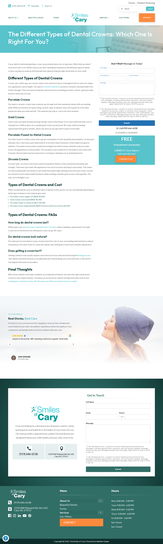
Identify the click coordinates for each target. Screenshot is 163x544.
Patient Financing (146, 3)
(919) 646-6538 (130, 128)
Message (89, 423)
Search (150, 9)
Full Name (90, 402)
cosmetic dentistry (52, 86)
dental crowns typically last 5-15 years (39, 227)
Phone (121, 415)
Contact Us (125, 159)
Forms (132, 3)
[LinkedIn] (19, 515)
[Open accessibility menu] (5, 538)
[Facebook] (9, 515)
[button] (73, 344)
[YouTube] (24, 515)
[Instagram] (14, 515)
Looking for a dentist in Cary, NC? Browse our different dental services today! (42, 281)
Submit (127, 123)
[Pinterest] (29, 515)
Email (88, 413)
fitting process (84, 255)
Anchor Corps (102, 541)
